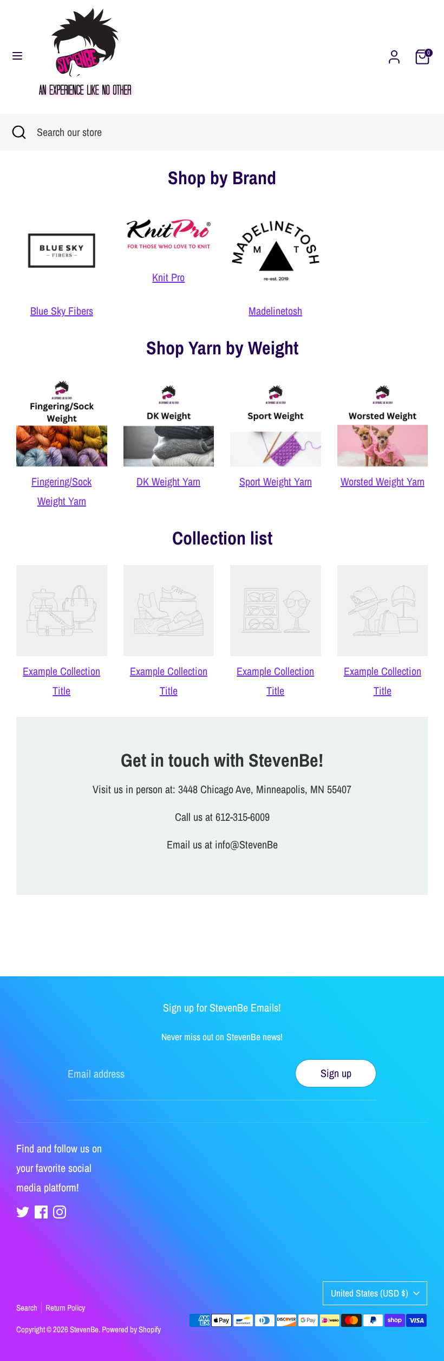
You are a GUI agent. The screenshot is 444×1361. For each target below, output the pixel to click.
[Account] (394, 55)
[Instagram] (59, 1212)
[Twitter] (22, 1212)
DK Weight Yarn (168, 481)
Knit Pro (168, 277)
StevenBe (84, 1329)
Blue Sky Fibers (61, 310)
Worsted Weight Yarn (383, 481)
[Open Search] (18, 132)
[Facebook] (41, 1212)
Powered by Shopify (131, 1329)
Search (26, 1307)
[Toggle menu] (17, 57)
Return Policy (65, 1307)
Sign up (336, 1073)
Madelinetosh (275, 310)
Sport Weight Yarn (275, 481)
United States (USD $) (369, 1293)
